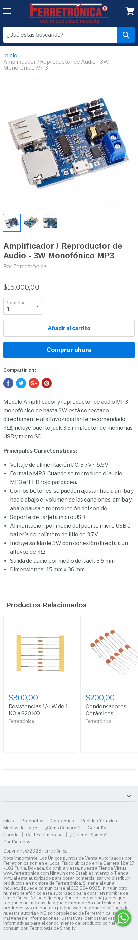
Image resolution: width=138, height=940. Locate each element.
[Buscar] (126, 35)
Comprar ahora (69, 349)
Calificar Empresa (44, 834)
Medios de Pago (20, 827)
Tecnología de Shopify (52, 928)
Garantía (97, 827)
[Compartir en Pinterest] (47, 383)
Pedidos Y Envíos (99, 820)
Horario (11, 834)
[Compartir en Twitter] (21, 383)
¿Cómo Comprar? (62, 827)
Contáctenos (16, 841)
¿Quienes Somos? (88, 834)
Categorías (62, 820)
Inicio (10, 56)
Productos (32, 820)
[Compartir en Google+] (34, 383)
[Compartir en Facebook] (8, 383)
